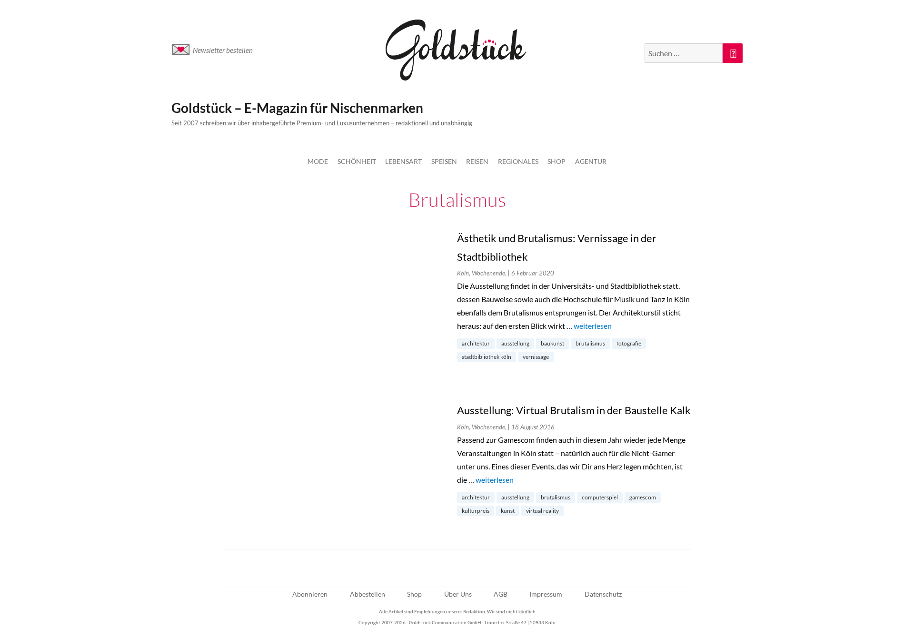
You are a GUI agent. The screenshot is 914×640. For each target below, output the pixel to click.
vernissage (536, 356)
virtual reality (542, 510)
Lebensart (403, 161)
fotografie (628, 343)
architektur (476, 343)
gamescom (642, 497)
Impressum (545, 594)
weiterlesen (593, 325)
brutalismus (590, 343)
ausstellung (515, 343)
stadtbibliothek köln (486, 356)
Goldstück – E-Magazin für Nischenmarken (297, 108)
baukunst (552, 343)
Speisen (444, 161)
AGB (500, 594)
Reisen (477, 161)
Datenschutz (603, 594)
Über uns (458, 594)
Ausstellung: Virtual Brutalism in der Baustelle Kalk (574, 410)
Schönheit (357, 161)
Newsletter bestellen (223, 50)
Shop (556, 161)
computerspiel (600, 497)
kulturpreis (475, 510)
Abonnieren (310, 594)
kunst (508, 510)
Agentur (590, 161)
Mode (318, 161)
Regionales (518, 161)
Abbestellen (367, 594)
